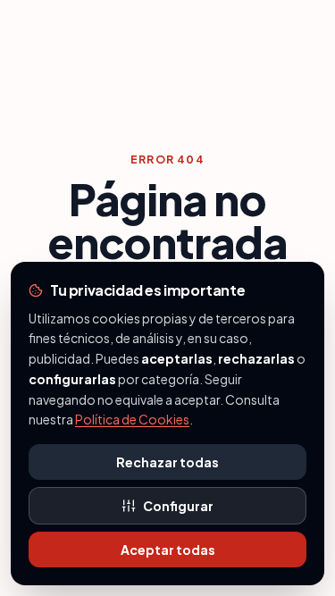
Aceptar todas (168, 549)
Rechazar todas (167, 462)
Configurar (178, 506)
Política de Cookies (132, 419)
